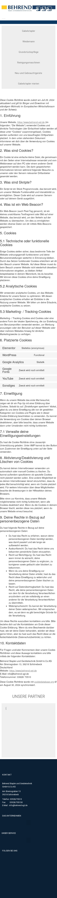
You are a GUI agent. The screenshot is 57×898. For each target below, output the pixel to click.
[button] (28, 822)
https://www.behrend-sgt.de (31, 122)
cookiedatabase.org (44, 681)
